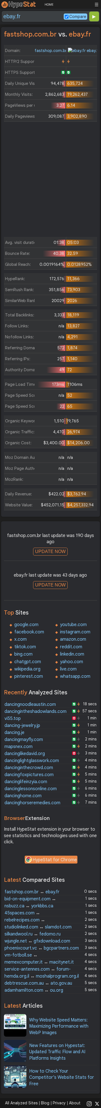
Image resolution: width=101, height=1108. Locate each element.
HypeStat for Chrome (55, 860)
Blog (45, 1102)
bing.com (23, 654)
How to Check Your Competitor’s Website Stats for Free (61, 1077)
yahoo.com (71, 662)
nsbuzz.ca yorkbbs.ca (28, 906)
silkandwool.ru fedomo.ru (32, 934)
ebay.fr (93, 50)
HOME (49, 4)
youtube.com (73, 624)
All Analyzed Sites (21, 1102)
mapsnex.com (18, 746)
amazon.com (73, 639)
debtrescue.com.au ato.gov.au (38, 983)
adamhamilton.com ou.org (33, 990)
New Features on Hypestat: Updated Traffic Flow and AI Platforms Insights (57, 1052)
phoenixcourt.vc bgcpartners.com (41, 948)
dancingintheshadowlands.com (35, 711)
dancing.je (14, 732)
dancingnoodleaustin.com (30, 704)
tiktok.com (25, 647)
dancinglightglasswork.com (31, 760)
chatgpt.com (27, 662)
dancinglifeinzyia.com (25, 782)
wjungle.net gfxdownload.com (37, 941)
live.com (68, 669)
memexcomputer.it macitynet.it (39, 962)
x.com (20, 639)
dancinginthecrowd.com (28, 768)
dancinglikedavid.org (24, 753)
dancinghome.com (23, 796)
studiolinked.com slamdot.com (38, 927)
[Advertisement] (50, 180)
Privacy (59, 1102)
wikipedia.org (27, 669)
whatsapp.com (75, 676)
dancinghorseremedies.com (32, 803)
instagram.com (75, 632)
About (75, 1102)
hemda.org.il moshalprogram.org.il (41, 976)
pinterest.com (28, 676)
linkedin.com (72, 654)
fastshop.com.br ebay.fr (31, 892)
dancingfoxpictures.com (29, 775)
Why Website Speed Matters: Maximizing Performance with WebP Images (58, 1026)
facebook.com (29, 632)
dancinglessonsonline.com (30, 789)
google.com (26, 624)
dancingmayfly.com (23, 739)
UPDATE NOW (50, 551)
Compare (77, 16)
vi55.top (12, 718)
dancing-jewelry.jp (22, 725)
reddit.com (71, 647)
